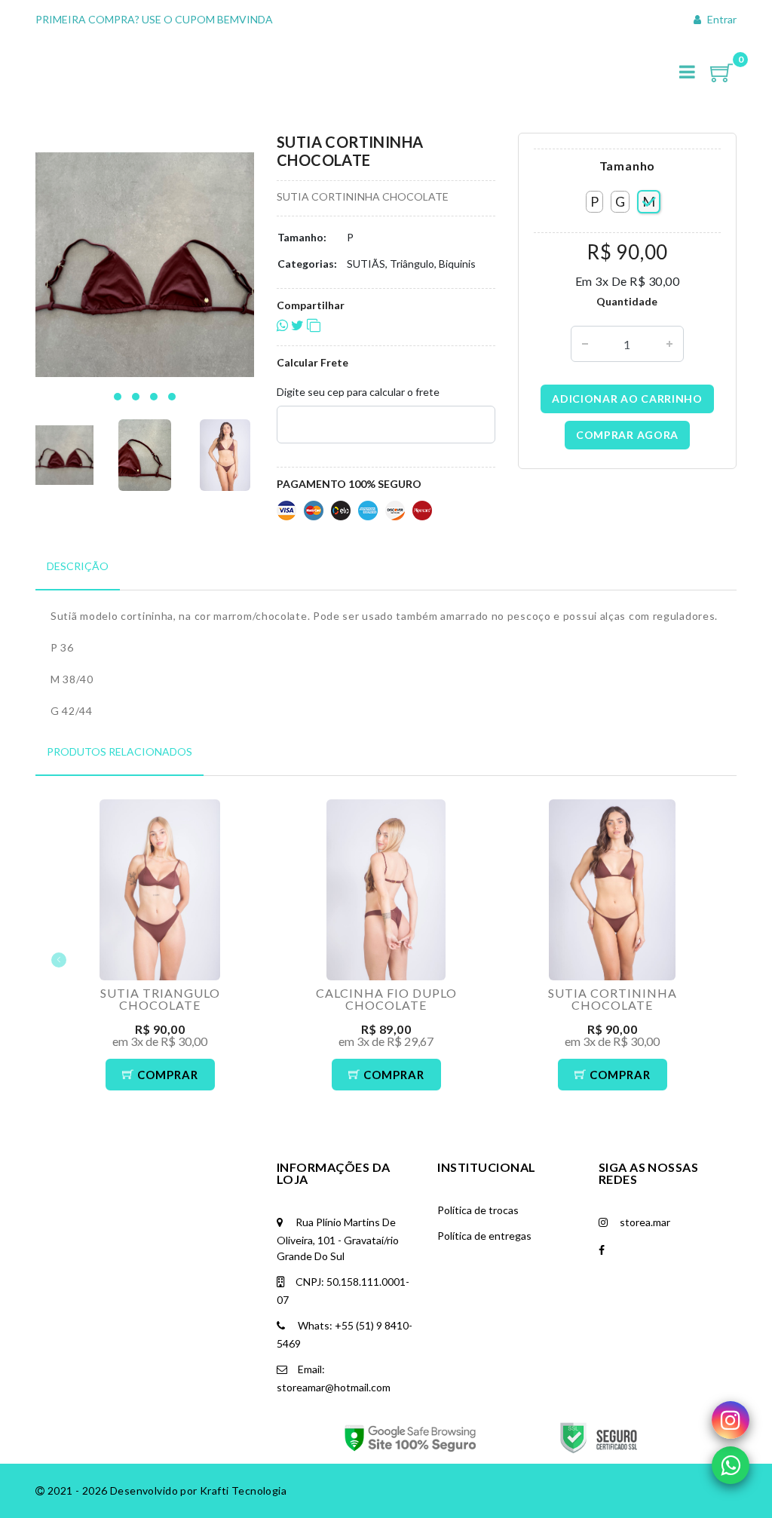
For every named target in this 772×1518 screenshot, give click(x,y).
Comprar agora (627, 434)
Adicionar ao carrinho (627, 398)
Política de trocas (478, 1210)
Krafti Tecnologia (243, 1490)
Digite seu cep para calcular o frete (358, 391)
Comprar (166, 1074)
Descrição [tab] (78, 566)
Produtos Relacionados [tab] (119, 751)
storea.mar (643, 1222)
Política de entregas (484, 1235)
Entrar (721, 19)
